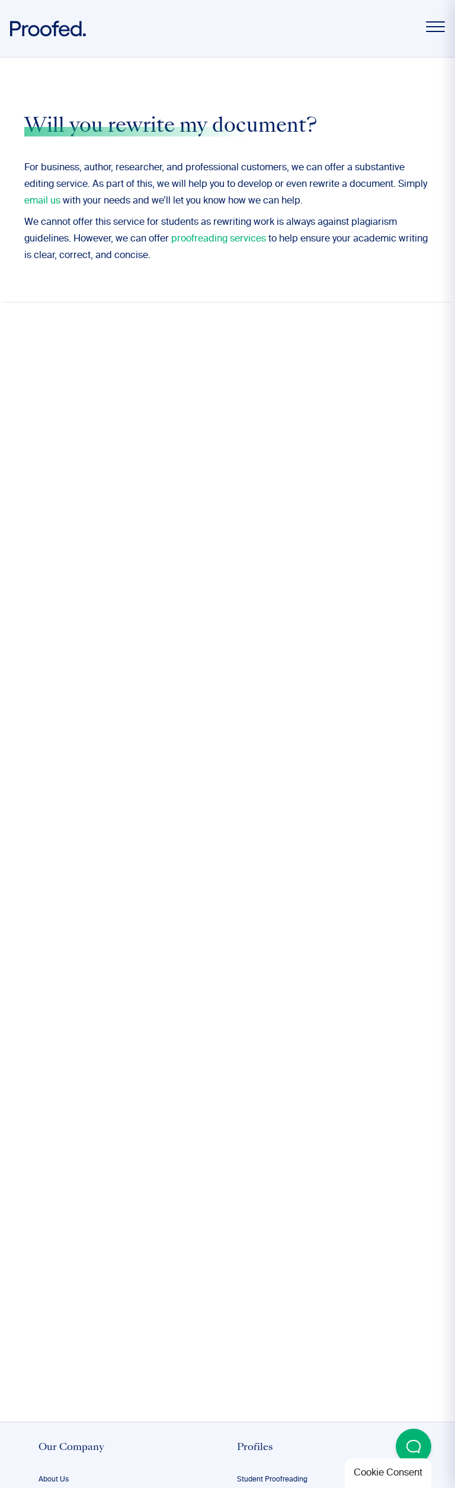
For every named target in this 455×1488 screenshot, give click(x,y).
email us (42, 201)
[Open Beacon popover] (413, 1446)
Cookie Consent (388, 1473)
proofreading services (218, 239)
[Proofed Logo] (48, 29)
